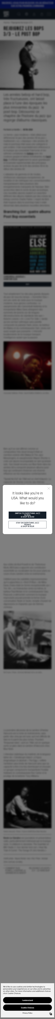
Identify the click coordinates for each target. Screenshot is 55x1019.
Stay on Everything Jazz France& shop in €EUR (27, 524)
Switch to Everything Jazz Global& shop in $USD (27, 515)
